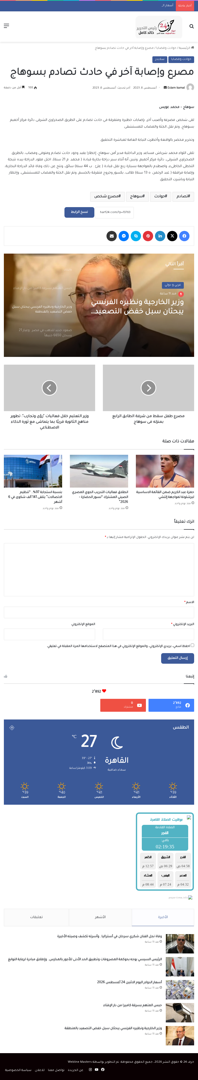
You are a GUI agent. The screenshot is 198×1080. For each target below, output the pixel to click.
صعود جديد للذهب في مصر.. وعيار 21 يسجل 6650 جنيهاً (138, 307)
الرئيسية (185, 48)
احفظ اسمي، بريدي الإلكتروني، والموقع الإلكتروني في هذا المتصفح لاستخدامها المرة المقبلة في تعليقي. (118, 646)
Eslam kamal (176, 88)
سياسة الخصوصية (18, 1070)
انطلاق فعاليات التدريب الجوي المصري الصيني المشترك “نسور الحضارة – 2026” (100, 497)
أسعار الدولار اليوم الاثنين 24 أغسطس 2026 (142, 5)
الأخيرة (163, 917)
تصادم (182, 197)
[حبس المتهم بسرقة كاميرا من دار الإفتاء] (180, 1012)
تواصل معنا (56, 1070)
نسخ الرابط (79, 212)
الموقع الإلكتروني (83, 624)
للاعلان (40, 1070)
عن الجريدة (75, 1070)
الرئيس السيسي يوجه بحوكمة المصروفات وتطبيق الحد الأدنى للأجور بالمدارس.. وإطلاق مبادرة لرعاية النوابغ (85, 959)
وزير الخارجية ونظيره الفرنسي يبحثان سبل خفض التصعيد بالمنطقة (113, 1028)
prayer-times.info (178, 898)
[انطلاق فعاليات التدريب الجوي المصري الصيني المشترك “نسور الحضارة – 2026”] (99, 471)
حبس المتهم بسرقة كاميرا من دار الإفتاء (132, 1005)
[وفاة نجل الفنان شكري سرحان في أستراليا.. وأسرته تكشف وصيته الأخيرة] (180, 943)
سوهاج (136, 197)
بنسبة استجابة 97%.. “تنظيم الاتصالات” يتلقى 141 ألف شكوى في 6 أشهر (35, 497)
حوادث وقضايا (166, 48)
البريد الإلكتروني (182, 624)
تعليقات (36, 917)
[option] (99, 305)
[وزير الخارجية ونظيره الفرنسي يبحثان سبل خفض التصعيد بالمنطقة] (180, 1035)
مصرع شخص (106, 197)
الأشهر (100, 917)
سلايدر (159, 59)
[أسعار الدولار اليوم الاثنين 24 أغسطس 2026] (180, 989)
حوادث (159, 197)
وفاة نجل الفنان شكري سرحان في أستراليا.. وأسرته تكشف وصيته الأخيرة (109, 936)
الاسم (189, 602)
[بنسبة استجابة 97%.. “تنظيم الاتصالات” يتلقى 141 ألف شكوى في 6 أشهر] (33, 471)
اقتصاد (176, 285)
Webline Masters (80, 1062)
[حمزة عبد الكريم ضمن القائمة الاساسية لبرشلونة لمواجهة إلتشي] (165, 471)
